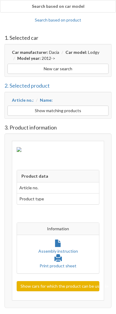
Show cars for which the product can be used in (60, 286)
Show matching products (58, 110)
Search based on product (58, 19)
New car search (58, 68)
